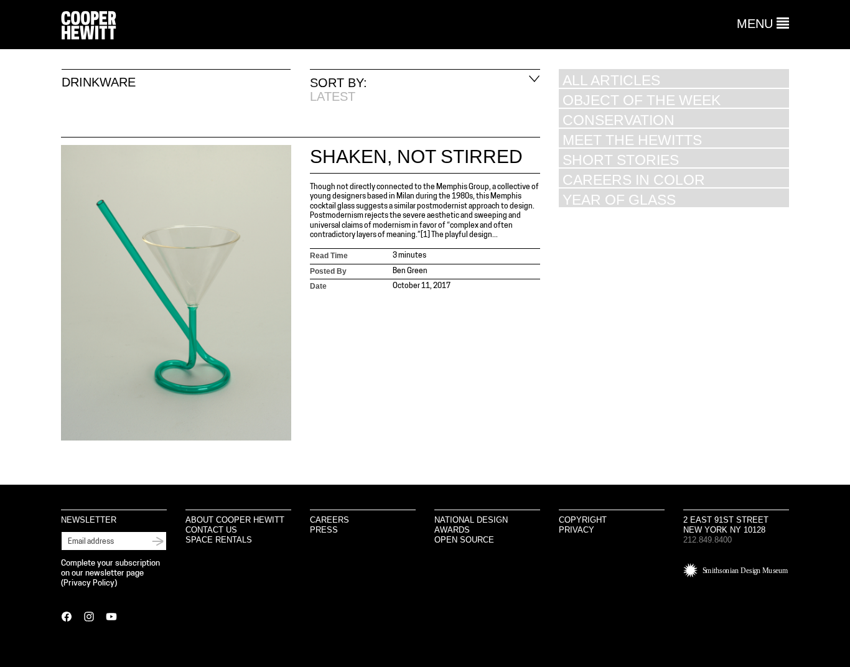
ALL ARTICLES (611, 80)
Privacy (576, 529)
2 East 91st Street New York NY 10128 (725, 524)
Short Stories (621, 159)
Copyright (583, 520)
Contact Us (211, 529)
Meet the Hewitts (632, 139)
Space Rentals (218, 539)
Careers (329, 520)
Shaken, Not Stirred (416, 156)
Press (324, 529)
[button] (763, 24)
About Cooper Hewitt (234, 520)
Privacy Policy (88, 583)
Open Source (464, 539)
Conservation (619, 120)
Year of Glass (619, 199)
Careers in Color (634, 179)
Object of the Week (642, 100)
